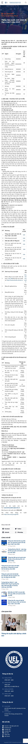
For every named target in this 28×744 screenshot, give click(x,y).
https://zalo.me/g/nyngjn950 (11, 514)
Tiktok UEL (7, 734)
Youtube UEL (7, 729)
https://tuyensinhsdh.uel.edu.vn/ (15, 280)
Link (24, 234)
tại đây (10, 278)
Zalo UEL (6, 732)
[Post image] (4, 543)
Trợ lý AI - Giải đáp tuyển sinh (11, 725)
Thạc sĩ (16, 15)
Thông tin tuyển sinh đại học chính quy (13, 634)
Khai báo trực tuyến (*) (25, 278)
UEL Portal (7, 736)
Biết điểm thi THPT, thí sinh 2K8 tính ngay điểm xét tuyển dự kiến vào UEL (16, 594)
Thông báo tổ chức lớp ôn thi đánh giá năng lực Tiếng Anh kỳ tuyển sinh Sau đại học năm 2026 (10, 567)
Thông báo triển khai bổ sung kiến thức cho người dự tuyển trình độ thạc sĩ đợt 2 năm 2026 (16, 542)
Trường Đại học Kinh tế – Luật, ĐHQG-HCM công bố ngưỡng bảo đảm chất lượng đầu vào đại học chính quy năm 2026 (10, 585)
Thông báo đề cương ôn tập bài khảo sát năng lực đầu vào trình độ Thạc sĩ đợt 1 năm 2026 (17, 602)
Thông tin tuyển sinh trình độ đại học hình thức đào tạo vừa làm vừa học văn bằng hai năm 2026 (10, 575)
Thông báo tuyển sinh (7, 15)
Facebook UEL (7, 727)
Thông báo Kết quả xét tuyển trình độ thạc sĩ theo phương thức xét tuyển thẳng (17, 559)
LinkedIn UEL (7, 731)
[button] (7, 528)
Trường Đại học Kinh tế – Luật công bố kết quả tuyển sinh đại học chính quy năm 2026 (17, 551)
